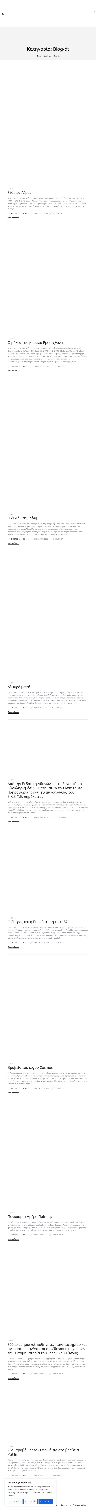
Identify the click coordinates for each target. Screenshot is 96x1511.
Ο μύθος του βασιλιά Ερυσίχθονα (35, 342)
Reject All (30, 1501)
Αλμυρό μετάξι (20, 686)
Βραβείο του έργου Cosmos (30, 1067)
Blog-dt (11, 189)
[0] (93, 13)
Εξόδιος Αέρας (19, 192)
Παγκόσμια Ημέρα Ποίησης (30, 1216)
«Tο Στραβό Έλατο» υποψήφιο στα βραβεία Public (43, 1452)
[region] (30, 1492)
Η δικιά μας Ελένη (22, 518)
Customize (15, 1501)
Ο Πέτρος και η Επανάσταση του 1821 (39, 921)
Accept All (45, 1501)
